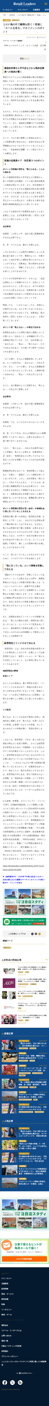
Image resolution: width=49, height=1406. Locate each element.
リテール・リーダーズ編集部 (12, 41)
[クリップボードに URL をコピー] (39, 933)
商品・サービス (7, 1294)
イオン (21, 1020)
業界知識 (23, 1053)
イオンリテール (23, 984)
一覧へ (46, 959)
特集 (3, 1304)
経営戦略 (23, 1066)
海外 (35, 1099)
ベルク (21, 972)
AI (19, 996)
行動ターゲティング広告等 (11, 1346)
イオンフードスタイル (26, 1112)
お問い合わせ (6, 1336)
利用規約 (4, 1351)
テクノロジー (23, 10)
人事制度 (33, 984)
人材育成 (7, 20)
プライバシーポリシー (9, 1356)
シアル (32, 1060)
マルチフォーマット (25, 1099)
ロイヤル (32, 1048)
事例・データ (6, 1315)
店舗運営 (36, 10)
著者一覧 (4, 1341)
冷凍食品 (22, 1075)
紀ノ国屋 (32, 1087)
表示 (26, 59)
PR (20, 1008)
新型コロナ (16, 20)
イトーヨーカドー (25, 1073)
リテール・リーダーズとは (11, 1330)
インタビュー (7, 10)
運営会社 (4, 1325)
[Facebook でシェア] (36, 933)
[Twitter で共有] (32, 933)
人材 (27, 972)
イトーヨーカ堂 (37, 1073)
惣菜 (27, 1020)
